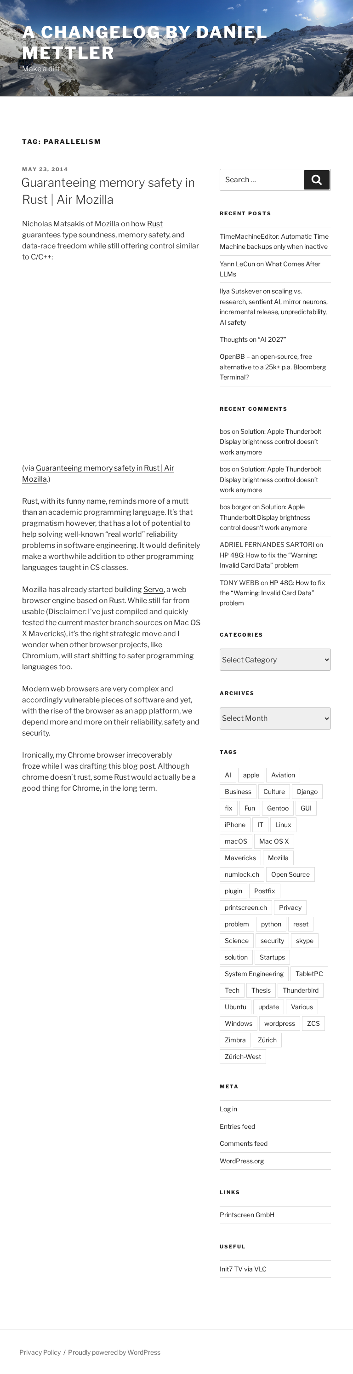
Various (302, 1007)
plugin (233, 891)
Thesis (261, 990)
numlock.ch (242, 874)
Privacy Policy (40, 1352)
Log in (228, 1109)
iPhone (235, 824)
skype (304, 940)
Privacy (290, 907)
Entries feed (237, 1126)
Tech (232, 990)
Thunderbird (301, 990)
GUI (306, 808)
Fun (250, 808)
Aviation (283, 775)
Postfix (264, 891)
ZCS (313, 1023)
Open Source (290, 874)
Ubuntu (235, 1007)
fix (229, 808)
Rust (155, 223)
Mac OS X (274, 841)
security (272, 940)
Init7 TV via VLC (243, 1269)
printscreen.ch (246, 907)
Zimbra (235, 1040)
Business (238, 791)
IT (260, 824)
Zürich (267, 1040)
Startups (272, 957)
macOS (236, 841)
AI (228, 775)
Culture (274, 791)
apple (251, 775)
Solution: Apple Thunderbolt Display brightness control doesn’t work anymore (270, 441)
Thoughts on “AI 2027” (253, 339)
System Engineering (254, 973)
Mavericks (240, 858)
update (268, 1007)
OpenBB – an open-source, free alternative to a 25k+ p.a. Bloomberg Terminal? (273, 366)
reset (300, 924)
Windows (238, 1023)
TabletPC (309, 973)
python (271, 924)
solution (236, 957)
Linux (283, 824)
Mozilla (278, 858)
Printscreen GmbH (247, 1215)
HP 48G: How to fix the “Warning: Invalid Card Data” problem (272, 593)
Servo (153, 589)
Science (237, 940)
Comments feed (244, 1143)
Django (307, 791)
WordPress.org (242, 1161)
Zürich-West (243, 1056)
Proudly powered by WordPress (114, 1352)
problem (237, 924)
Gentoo (278, 808)
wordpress (279, 1023)
